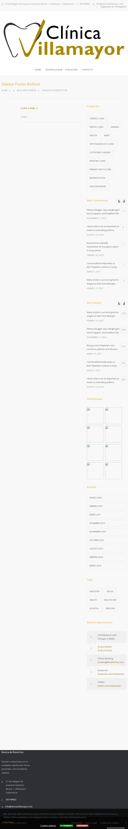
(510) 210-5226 (105, 650)
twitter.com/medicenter (109, 685)
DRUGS (110, 591)
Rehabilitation (97, 178)
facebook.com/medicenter (111, 673)
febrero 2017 (96, 506)
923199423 (85, 4)
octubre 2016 (97, 540)
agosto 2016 (96, 548)
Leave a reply (28, 108)
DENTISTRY (95, 591)
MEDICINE (110, 608)
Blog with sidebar (26, 90)
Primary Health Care (100, 169)
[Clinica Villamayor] (64, 38)
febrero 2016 (96, 557)
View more (8, 822)
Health (93, 135)
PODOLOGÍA (71, 69)
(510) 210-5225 (105, 646)
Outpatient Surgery (100, 152)
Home (4, 90)
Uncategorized (98, 186)
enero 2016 (95, 565)
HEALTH (93, 600)
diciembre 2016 (97, 523)
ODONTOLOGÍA (52, 69)
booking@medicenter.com (111, 662)
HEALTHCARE (110, 600)
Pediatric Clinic (98, 161)
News (106, 135)
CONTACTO (87, 69)
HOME (38, 69)
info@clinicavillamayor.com (110, 4)
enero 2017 (95, 514)
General (115, 127)
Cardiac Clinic (97, 118)
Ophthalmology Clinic (102, 144)
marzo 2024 (96, 497)
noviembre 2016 (98, 531)
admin (24, 117)
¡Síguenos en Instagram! (113, 6)
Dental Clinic (97, 127)
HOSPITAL (94, 608)
